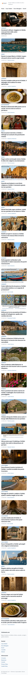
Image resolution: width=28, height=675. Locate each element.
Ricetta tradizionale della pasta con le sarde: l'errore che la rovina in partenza (13, 108)
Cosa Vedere (9, 8)
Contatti (3, 662)
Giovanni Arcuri (10, 189)
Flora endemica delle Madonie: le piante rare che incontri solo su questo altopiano (14, 366)
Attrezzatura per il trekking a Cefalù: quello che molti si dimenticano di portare (13, 443)
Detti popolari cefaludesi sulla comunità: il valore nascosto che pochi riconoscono (14, 261)
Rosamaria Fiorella (11, 318)
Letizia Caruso (10, 344)
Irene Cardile (10, 291)
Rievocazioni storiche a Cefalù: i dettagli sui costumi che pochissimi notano (13, 134)
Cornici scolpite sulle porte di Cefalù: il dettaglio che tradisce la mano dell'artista (14, 82)
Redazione (3, 660)
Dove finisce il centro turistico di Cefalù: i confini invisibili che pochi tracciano (12, 469)
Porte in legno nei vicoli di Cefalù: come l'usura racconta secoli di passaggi (12, 596)
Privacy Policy (4, 664)
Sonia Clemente (11, 112)
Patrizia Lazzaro (10, 60)
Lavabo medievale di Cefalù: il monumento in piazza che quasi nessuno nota (11, 519)
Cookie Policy (4, 666)
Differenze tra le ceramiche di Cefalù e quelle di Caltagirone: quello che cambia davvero (13, 314)
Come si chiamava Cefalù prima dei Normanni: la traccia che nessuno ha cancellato (13, 340)
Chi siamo (3, 658)
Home (2, 8)
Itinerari (3, 362)
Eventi (24, 8)
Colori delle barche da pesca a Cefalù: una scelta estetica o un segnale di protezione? (13, 288)
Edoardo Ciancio (11, 447)
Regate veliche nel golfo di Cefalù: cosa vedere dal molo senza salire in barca (13, 570)
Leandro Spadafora (11, 86)
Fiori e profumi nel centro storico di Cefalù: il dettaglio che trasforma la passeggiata (12, 392)
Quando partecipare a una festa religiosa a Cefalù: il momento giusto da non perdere (13, 185)
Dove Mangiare (18, 8)
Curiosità (3, 28)
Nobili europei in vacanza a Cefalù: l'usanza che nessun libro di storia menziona (12, 235)
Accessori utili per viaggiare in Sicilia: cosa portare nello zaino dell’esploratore (13, 32)
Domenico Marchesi (11, 138)
